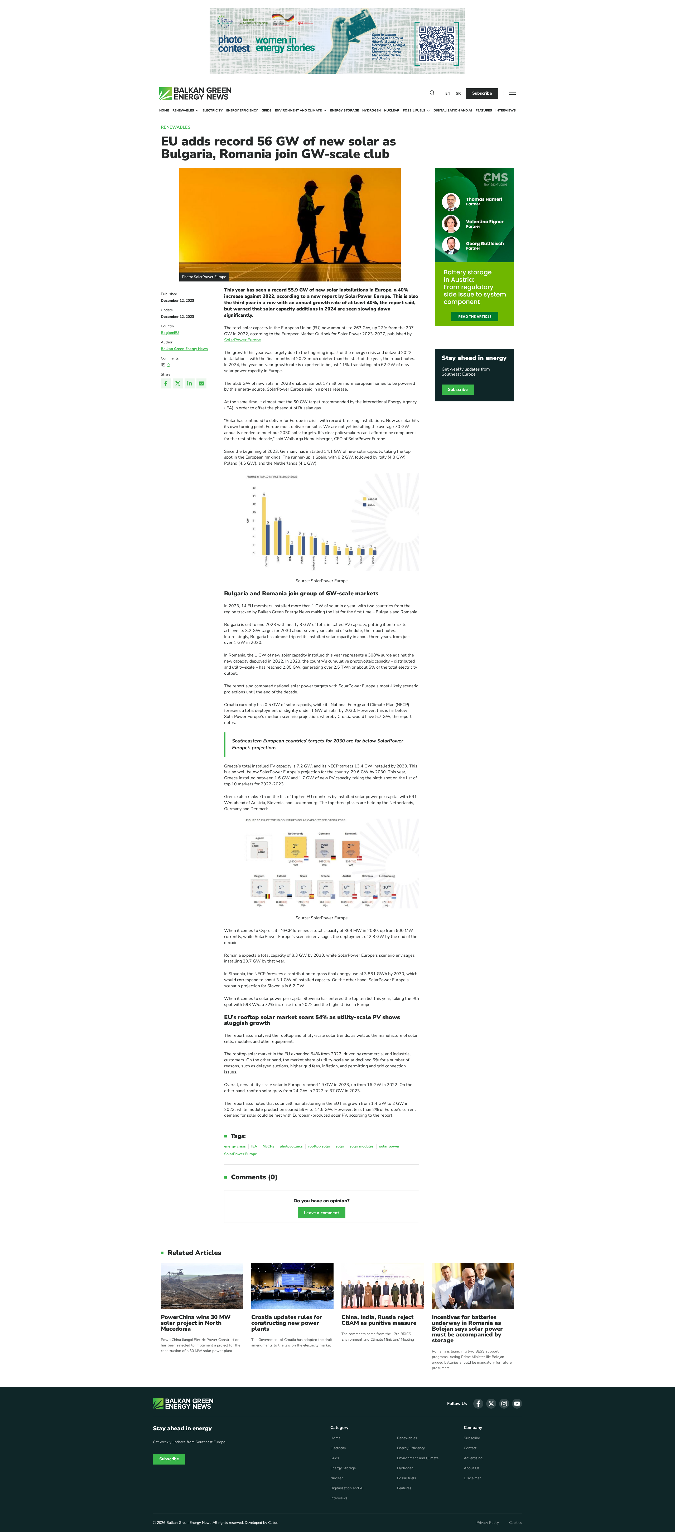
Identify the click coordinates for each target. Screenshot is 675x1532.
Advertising (473, 1458)
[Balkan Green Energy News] (195, 93)
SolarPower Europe (242, 340)
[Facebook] (166, 383)
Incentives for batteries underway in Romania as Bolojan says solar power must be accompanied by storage (467, 1328)
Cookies (515, 1523)
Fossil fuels (414, 110)
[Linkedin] (190, 383)
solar (340, 1146)
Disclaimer (472, 1478)
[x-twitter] (491, 1404)
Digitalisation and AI (452, 110)
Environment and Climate (298, 110)
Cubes (273, 1522)
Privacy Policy (487, 1523)
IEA (254, 1146)
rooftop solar (319, 1146)
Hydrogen (371, 110)
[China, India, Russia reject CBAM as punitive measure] (382, 1286)
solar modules (362, 1146)
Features (484, 110)
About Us (472, 1468)
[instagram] (504, 1404)
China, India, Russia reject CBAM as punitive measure (378, 1320)
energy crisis (235, 1146)
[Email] (201, 383)
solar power (389, 1146)
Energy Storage (344, 110)
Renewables (183, 110)
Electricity (212, 110)
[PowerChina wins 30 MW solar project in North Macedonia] (202, 1286)
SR (458, 93)
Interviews (505, 110)
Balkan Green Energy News (184, 348)
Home (164, 110)
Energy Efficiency (242, 110)
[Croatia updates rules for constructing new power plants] (292, 1286)
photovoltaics (291, 1146)
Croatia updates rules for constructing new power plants (286, 1323)
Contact (470, 1448)
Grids (267, 110)
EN (447, 93)
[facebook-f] (478, 1404)
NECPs (268, 1146)
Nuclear (391, 110)
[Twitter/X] (178, 383)
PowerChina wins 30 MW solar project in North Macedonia (196, 1323)
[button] (432, 94)
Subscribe (482, 93)
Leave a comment (321, 1213)
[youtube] (517, 1404)
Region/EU (170, 332)
